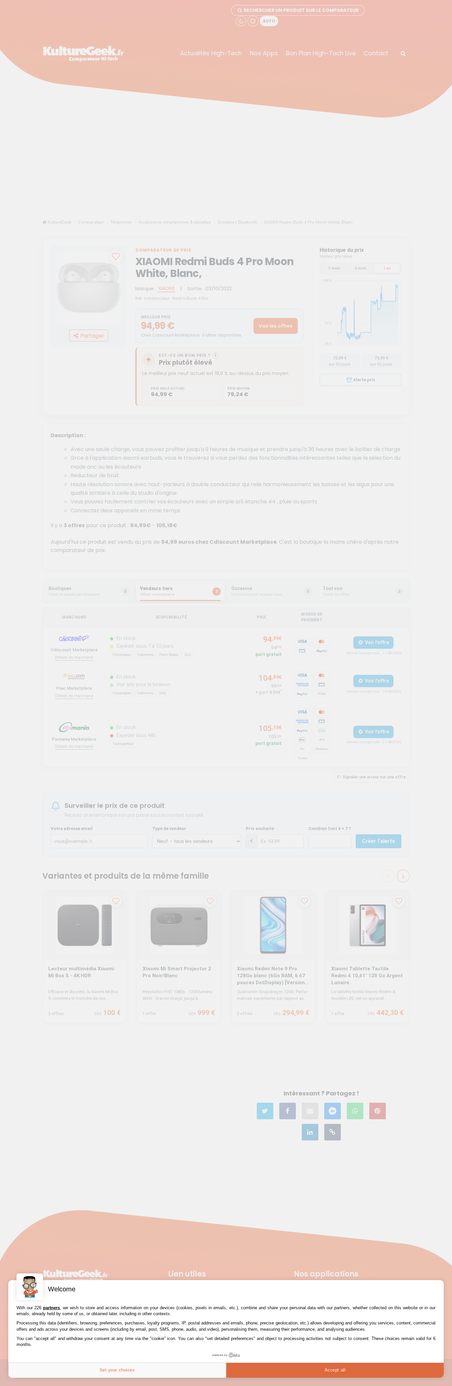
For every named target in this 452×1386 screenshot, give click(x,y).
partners (51, 1307)
